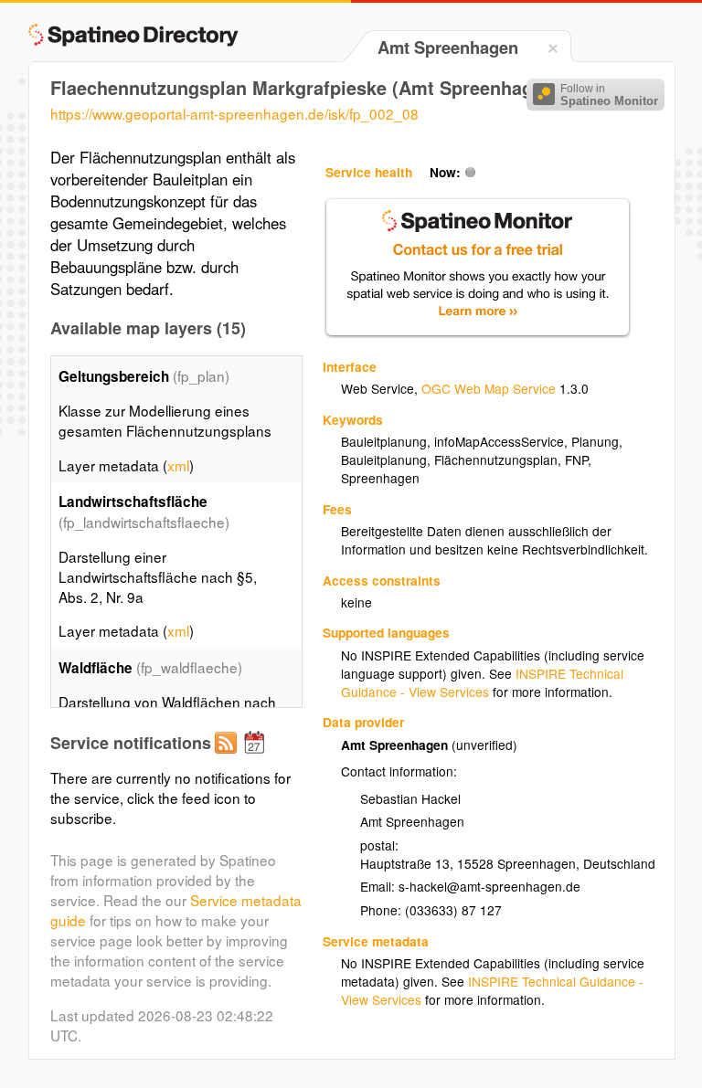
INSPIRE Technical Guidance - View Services (482, 682)
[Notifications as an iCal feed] (256, 757)
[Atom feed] (228, 757)
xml (178, 465)
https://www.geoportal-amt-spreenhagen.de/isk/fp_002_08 (234, 113)
